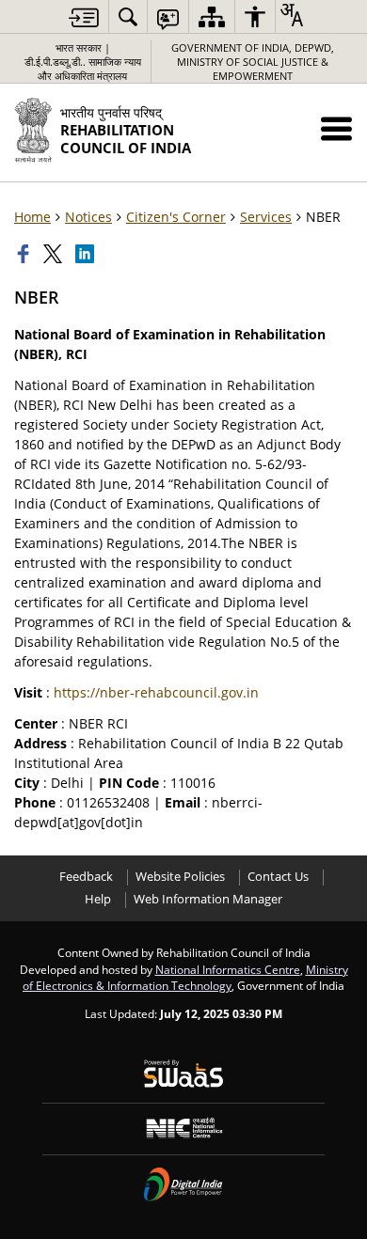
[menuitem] (128, 16)
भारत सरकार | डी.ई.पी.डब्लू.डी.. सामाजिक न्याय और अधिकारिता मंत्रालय (82, 61)
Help (98, 899)
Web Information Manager (208, 899)
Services (266, 217)
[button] (336, 128)
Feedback (86, 877)
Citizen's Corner (176, 217)
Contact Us (278, 877)
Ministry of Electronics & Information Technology (185, 978)
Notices (88, 217)
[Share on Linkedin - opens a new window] (86, 254)
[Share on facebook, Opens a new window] (25, 254)
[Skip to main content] (83, 17)
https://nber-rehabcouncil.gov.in (156, 692)
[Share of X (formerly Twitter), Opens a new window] (54, 254)
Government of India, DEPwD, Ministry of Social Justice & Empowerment (252, 61)
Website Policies (180, 877)
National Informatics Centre (227, 969)
